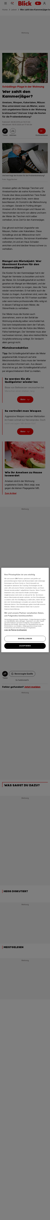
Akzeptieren (25, 646)
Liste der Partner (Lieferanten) (15, 630)
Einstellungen (25, 638)
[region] (25, 610)
